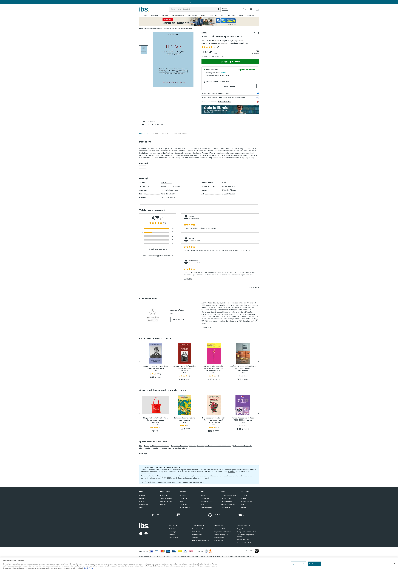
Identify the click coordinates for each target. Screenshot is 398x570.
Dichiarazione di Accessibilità (147, 556)
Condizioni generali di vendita (164, 556)
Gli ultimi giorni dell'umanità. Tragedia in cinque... (184, 367)
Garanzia (195, 537)
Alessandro (193, 261)
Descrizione (143, 133)
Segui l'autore (178, 319)
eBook (141, 507)
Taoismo (142, 167)
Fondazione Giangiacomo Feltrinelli (245, 535)
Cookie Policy (88, 568)
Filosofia (147, 448)
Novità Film (204, 495)
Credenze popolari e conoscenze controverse (214, 446)
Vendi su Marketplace (221, 535)
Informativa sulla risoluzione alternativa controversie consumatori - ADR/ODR (208, 556)
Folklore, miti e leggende (242, 446)
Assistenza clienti (226, 2)
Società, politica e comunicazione (156, 446)
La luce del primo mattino (184, 418)
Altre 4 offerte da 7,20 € (218, 56)
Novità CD (183, 495)
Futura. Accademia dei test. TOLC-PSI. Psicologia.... (243, 419)
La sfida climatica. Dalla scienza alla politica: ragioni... (242, 367)
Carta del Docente (224, 93)
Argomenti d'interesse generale (183, 446)
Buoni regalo (189, 2)
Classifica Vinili (185, 507)
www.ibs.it (231, 472)
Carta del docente (211, 2)
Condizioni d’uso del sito (179, 556)
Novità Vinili (183, 504)
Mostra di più (254, 287)
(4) (164, 223)
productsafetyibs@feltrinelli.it (192, 482)
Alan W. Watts (208, 41)
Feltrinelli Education (243, 539)
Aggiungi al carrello (231, 62)
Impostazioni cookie (298, 564)
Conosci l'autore (180, 133)
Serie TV (203, 504)
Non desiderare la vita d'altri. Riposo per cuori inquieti (213, 419)
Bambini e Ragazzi (206, 507)
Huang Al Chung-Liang (228, 41)
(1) (173, 232)
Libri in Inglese (143, 504)
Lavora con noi (219, 537)
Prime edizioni (164, 495)
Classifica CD (184, 498)
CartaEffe (171, 2)
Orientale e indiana (180, 448)
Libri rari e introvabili (166, 498)
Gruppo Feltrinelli (242, 529)
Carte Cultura (199, 2)
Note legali (143, 453)
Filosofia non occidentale (161, 448)
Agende (243, 498)
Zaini (243, 504)
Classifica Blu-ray (206, 501)
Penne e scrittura (246, 501)
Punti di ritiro (180, 2)
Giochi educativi (226, 498)
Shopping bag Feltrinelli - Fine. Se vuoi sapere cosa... (155, 419)
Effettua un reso (197, 535)
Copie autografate (166, 501)
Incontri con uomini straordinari (155, 366)
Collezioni (163, 504)
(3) (173, 228)
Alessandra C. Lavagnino (210, 43)
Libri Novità (142, 495)
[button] (218, 9)
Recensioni (166, 133)
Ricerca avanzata (225, 9)
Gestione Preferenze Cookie (200, 540)
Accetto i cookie (314, 564)
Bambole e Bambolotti (228, 504)
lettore (191, 238)
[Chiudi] (394, 563)
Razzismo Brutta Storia (244, 542)
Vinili (181, 501)
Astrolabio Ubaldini (237, 43)
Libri (140, 446)
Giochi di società (226, 501)
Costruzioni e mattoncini (229, 495)
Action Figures (225, 507)
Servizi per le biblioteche (221, 529)
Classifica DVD (205, 498)
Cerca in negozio (230, 86)
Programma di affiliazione (222, 532)
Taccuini (244, 495)
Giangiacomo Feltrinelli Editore (246, 532)
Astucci (243, 507)
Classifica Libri (144, 498)
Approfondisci (206, 327)
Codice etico (218, 540)
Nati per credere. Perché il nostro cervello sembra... (213, 367)
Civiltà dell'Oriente (168, 198)
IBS (209, 56)
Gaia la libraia (173, 537)
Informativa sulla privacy (237, 556)
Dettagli (155, 133)
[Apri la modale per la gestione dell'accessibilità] (257, 551)
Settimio (192, 216)
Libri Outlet (142, 501)
